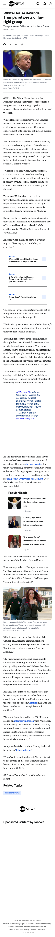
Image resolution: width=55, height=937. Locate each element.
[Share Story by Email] (16, 44)
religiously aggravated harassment (25, 478)
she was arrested (33, 463)
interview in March (24, 720)
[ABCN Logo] (16, 4)
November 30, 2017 (25, 418)
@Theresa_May (24, 391)
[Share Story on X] (10, 44)
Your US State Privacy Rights (14, 924)
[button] (4, 3)
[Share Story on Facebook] (4, 44)
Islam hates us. (23, 749)
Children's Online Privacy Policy (39, 924)
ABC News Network (21, 921)
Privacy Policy (35, 921)
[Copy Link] (22, 44)
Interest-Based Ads (15, 927)
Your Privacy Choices (28, 930)
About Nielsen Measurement (35, 927)
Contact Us (41, 930)
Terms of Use (13, 930)
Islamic (33, 702)
